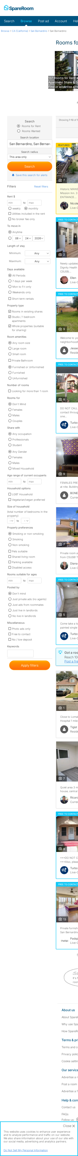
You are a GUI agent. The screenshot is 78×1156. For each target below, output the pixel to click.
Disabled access (22, 567)
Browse (26, 21)
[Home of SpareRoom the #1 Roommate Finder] (18, 8)
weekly (16, 208)
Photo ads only (21, 628)
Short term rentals (23, 298)
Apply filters (29, 665)
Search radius (29, 151)
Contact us (68, 1107)
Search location (29, 137)
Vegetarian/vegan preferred (28, 499)
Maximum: (15, 261)
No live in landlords (24, 616)
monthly (33, 208)
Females (17, 409)
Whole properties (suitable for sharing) (28, 328)
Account (61, 21)
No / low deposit (22, 639)
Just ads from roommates (28, 604)
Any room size (21, 342)
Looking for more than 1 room (30, 391)
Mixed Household (23, 468)
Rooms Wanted (30, 131)
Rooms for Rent (31, 126)
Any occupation (22, 433)
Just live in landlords (25, 610)
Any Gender (19, 451)
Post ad (43, 21)
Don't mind (19, 593)
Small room (19, 354)
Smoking (17, 539)
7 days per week (22, 281)
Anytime (17, 232)
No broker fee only (23, 219)
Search (9, 21)
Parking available (22, 562)
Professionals (20, 439)
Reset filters (41, 186)
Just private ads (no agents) (29, 599)
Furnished (18, 372)
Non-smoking (20, 544)
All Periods (18, 275)
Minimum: (15, 253)
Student (17, 445)
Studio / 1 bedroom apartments (23, 318)
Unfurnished (19, 378)
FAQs (65, 1114)
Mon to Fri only (21, 286)
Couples (17, 420)
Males (16, 415)
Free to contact (21, 634)
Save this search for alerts (31, 175)
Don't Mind (19, 404)
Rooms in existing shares (27, 311)
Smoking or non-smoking (28, 533)
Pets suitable (19, 551)
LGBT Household (22, 494)
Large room (19, 348)
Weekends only (21, 292)
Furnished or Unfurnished (28, 367)
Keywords (13, 647)
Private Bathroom (22, 360)
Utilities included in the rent (28, 213)
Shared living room (23, 556)
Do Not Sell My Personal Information (26, 1150)
